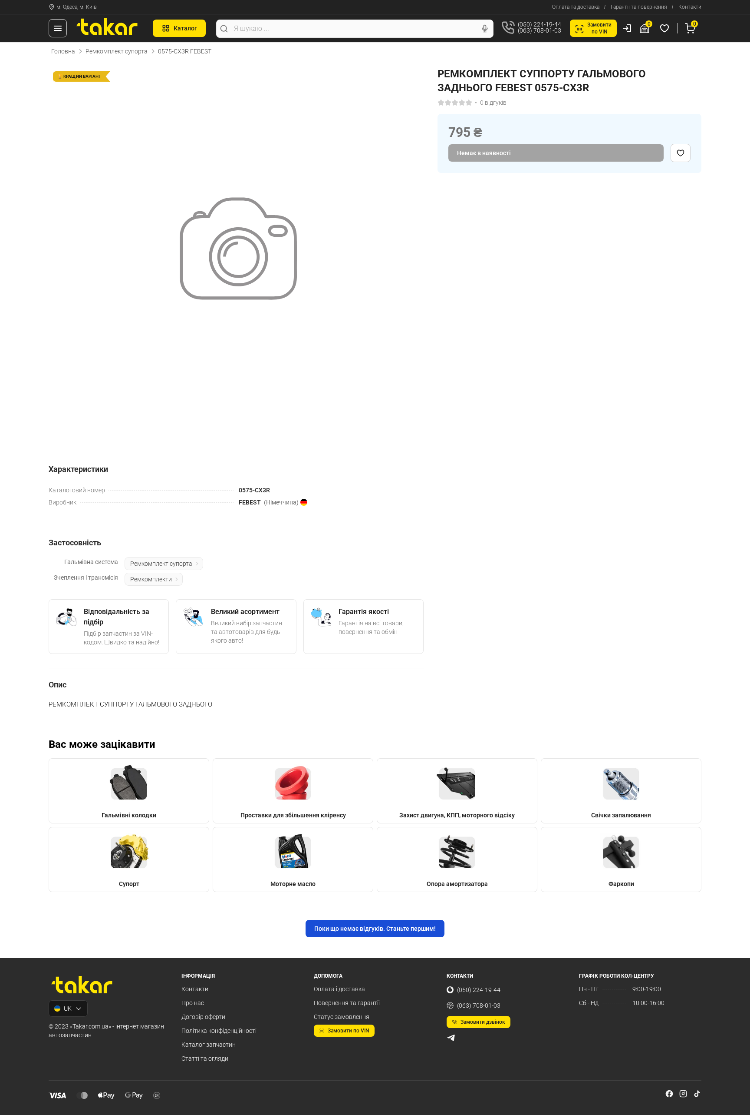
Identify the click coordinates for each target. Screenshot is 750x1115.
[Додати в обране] (681, 153)
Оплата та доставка (575, 7)
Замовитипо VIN (599, 28)
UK (68, 1008)
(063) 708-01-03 (478, 1005)
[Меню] (58, 28)
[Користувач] (627, 28)
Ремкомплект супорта (117, 51)
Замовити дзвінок (483, 1022)
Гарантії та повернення (639, 7)
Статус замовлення (341, 1016)
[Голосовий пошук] (484, 29)
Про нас (192, 1002)
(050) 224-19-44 (478, 989)
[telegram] (451, 1037)
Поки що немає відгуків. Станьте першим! (375, 928)
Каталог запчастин (208, 1044)
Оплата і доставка (339, 989)
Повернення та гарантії (347, 1002)
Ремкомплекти (151, 579)
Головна (63, 51)
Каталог (185, 28)
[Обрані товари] (666, 28)
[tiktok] (697, 1093)
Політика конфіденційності (219, 1030)
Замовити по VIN (348, 1031)
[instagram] (683, 1093)
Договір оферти (203, 1016)
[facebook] (669, 1093)
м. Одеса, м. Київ (76, 7)
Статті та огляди (204, 1058)
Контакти (689, 7)
